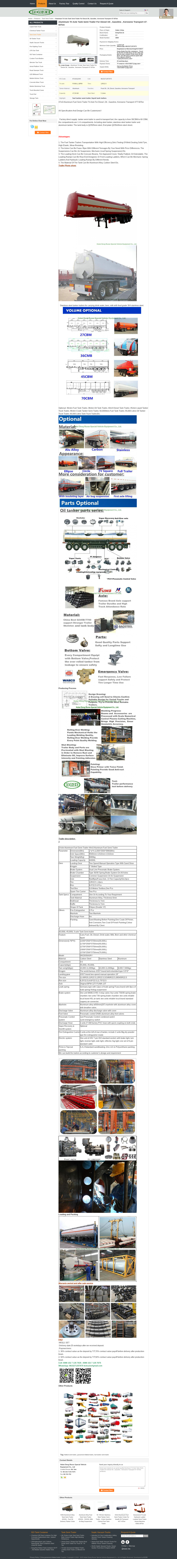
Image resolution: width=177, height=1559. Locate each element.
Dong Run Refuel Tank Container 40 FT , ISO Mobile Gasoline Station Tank (44, 1549)
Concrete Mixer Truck (37, 82)
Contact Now (108, 72)
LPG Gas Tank (34, 50)
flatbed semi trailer (70, 1455)
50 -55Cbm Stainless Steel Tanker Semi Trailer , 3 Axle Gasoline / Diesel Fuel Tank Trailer (103, 1519)
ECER (145, 1557)
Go (147, 13)
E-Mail (124, 1546)
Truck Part (33, 94)
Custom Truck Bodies (37, 58)
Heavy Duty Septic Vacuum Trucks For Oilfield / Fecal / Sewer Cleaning (104, 1542)
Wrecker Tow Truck (36, 62)
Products (41, 4)
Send (146, 1536)
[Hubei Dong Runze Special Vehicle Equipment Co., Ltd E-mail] (65, 1477)
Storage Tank (34, 98)
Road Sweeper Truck (36, 70)
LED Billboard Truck (36, 74)
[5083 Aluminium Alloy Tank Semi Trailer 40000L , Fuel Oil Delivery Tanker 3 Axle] (67, 1508)
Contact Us (92, 4)
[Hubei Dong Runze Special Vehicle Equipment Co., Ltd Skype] (61, 1477)
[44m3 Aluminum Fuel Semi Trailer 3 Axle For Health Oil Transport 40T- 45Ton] (121, 1508)
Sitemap (132, 1546)
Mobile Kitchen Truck (36, 78)
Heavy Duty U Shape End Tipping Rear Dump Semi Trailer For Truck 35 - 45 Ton (74, 1543)
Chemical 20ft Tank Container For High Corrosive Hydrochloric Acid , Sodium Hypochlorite (44, 1537)
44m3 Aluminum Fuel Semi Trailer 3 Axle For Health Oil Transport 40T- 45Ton (121, 1518)
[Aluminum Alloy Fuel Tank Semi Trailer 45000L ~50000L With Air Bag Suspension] (85, 1508)
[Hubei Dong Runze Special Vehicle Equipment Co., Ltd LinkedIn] (123, 1542)
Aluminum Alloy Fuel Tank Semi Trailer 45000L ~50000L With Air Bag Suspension (85, 1518)
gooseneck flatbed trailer (85, 1455)
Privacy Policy (34, 1557)
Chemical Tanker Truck (37, 31)
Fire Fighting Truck (36, 46)
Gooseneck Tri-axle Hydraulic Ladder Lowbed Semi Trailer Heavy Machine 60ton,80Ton (140, 1519)
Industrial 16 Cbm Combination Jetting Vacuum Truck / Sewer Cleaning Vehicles (104, 1537)
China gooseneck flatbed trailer (50, 1557)
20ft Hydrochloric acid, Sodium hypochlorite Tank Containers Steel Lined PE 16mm (42, 1543)
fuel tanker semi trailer (101, 1455)
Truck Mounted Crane (37, 90)
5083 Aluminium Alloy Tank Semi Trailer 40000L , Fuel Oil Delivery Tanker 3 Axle (67, 1518)
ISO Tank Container (36, 54)
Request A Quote (106, 4)
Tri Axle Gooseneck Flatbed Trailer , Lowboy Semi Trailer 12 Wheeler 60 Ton (73, 1549)
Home (32, 4)
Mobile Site (126, 1549)
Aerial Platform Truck (36, 66)
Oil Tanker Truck (35, 38)
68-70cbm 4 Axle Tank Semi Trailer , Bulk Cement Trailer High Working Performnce (73, 1537)
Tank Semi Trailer (47, 18)
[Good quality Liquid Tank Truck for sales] (36, 109)
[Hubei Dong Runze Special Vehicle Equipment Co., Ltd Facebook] (127, 1542)
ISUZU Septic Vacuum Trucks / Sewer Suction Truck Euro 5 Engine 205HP (104, 1547)
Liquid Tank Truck (35, 27)
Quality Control (78, 4)
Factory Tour (64, 4)
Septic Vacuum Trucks (37, 42)
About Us (52, 4)
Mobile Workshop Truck (37, 86)
